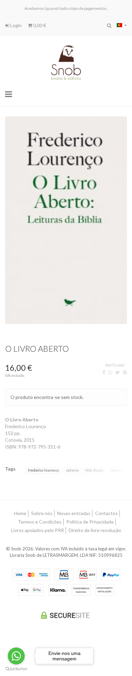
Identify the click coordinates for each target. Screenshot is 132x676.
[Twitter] (117, 372)
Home (20, 513)
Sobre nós (41, 513)
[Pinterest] (125, 372)
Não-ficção (94, 470)
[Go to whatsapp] (16, 655)
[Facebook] (104, 372)
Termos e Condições (40, 522)
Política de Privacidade (90, 522)
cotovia (72, 470)
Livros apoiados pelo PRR (37, 530)
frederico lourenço (43, 470)
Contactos (106, 513)
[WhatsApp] (110, 372)
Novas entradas (73, 513)
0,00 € (39, 25)
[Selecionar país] (122, 25)
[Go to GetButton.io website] (16, 669)
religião (116, 470)
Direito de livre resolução (95, 530)
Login (15, 25)
